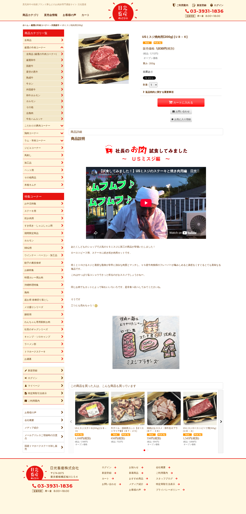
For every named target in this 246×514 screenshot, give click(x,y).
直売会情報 (50, 15)
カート (85, 15)
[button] (181, 119)
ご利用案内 (182, 5)
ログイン (218, 5)
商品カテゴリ (31, 15)
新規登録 (201, 5)
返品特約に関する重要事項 (159, 91)
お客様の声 (69, 15)
